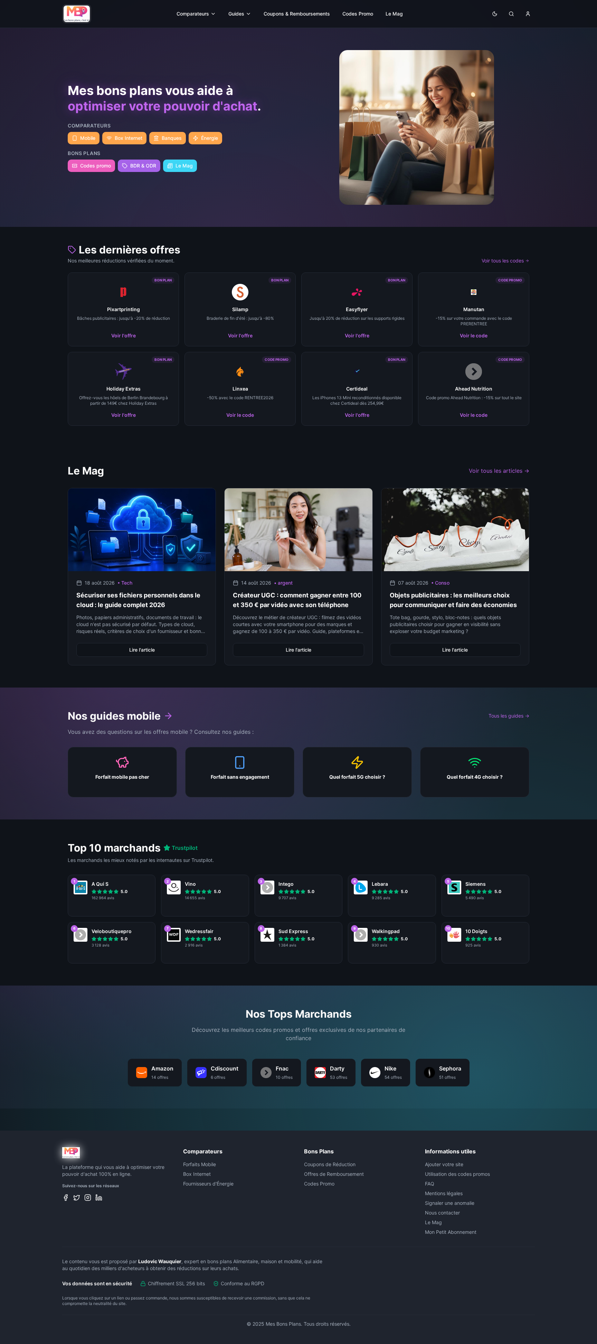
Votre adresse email (255, 677)
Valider (298, 709)
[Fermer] (365, 615)
